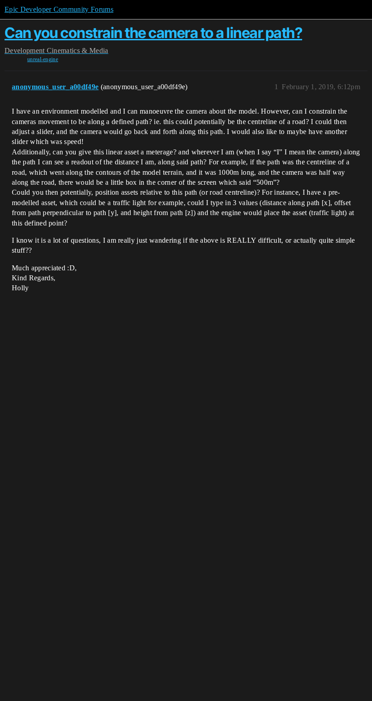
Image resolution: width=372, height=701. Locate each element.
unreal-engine (42, 59)
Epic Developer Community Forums (59, 9)
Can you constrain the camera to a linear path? (153, 33)
